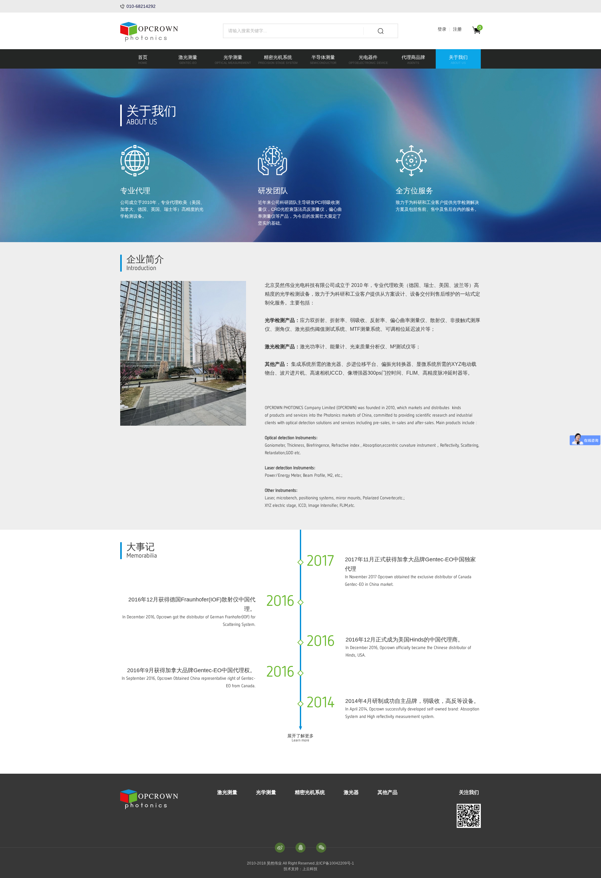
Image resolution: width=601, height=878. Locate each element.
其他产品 (388, 792)
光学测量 (266, 792)
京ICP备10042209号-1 (335, 863)
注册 (457, 29)
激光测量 (227, 792)
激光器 (351, 792)
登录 (442, 29)
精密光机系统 (310, 792)
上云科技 (309, 869)
